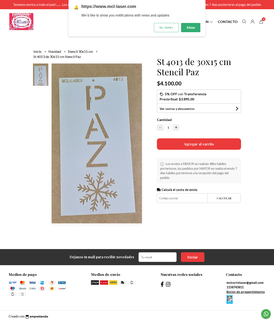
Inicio (37, 51)
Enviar (192, 257)
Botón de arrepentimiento (245, 292)
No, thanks (166, 27)
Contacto (228, 22)
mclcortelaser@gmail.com (245, 282)
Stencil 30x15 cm (81, 51)
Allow (190, 27)
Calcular (224, 198)
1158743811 (235, 287)
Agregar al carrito (199, 144)
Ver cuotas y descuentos (177, 108)
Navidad (55, 51)
